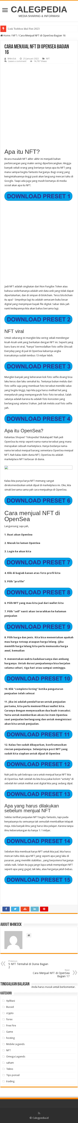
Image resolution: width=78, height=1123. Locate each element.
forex (9, 1019)
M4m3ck (12, 58)
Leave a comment (17, 61)
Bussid (10, 1006)
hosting (10, 1037)
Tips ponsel (13, 1075)
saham (10, 1062)
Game (9, 1031)
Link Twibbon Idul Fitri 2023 (24, 28)
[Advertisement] (39, 105)
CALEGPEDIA (39, 9)
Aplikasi (10, 1000)
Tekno (9, 1068)
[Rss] (39, 1113)
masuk (48, 986)
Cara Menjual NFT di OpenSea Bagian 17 (51, 973)
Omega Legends (15, 1056)
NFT (14, 35)
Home (6, 35)
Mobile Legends (15, 1044)
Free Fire (11, 1025)
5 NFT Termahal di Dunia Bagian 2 (28, 964)
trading (10, 1081)
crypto (10, 1013)
